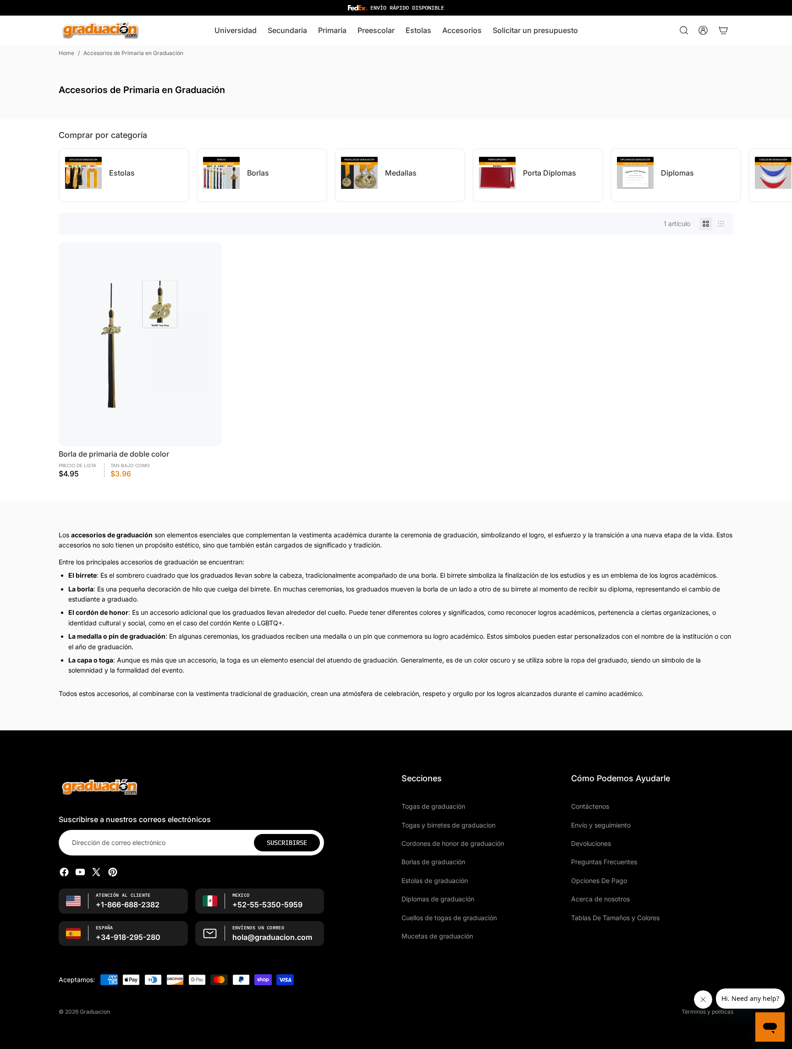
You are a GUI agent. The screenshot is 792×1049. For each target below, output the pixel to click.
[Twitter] (96, 872)
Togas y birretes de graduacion (448, 824)
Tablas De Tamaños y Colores (615, 917)
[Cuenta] (703, 30)
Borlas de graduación (433, 862)
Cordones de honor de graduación (453, 843)
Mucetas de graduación (437, 936)
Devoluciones (591, 843)
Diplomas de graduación (438, 899)
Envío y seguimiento (601, 824)
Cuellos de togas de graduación (449, 917)
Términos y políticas (707, 1011)
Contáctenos (590, 806)
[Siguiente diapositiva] (725, 175)
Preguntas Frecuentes (604, 862)
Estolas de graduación (435, 880)
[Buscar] (684, 30)
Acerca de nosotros (600, 899)
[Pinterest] (112, 872)
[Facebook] (64, 872)
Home (66, 53)
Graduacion (95, 1011)
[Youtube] (80, 872)
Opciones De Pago (599, 880)
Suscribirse (287, 842)
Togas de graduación (433, 806)
